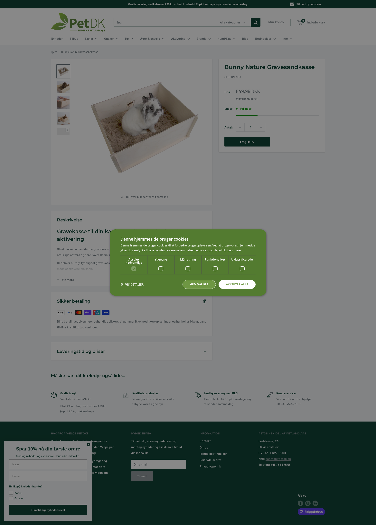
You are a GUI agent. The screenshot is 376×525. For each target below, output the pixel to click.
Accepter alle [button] (237, 284)
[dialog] (188, 262)
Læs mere (234, 250)
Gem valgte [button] (199, 284)
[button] (132, 284)
